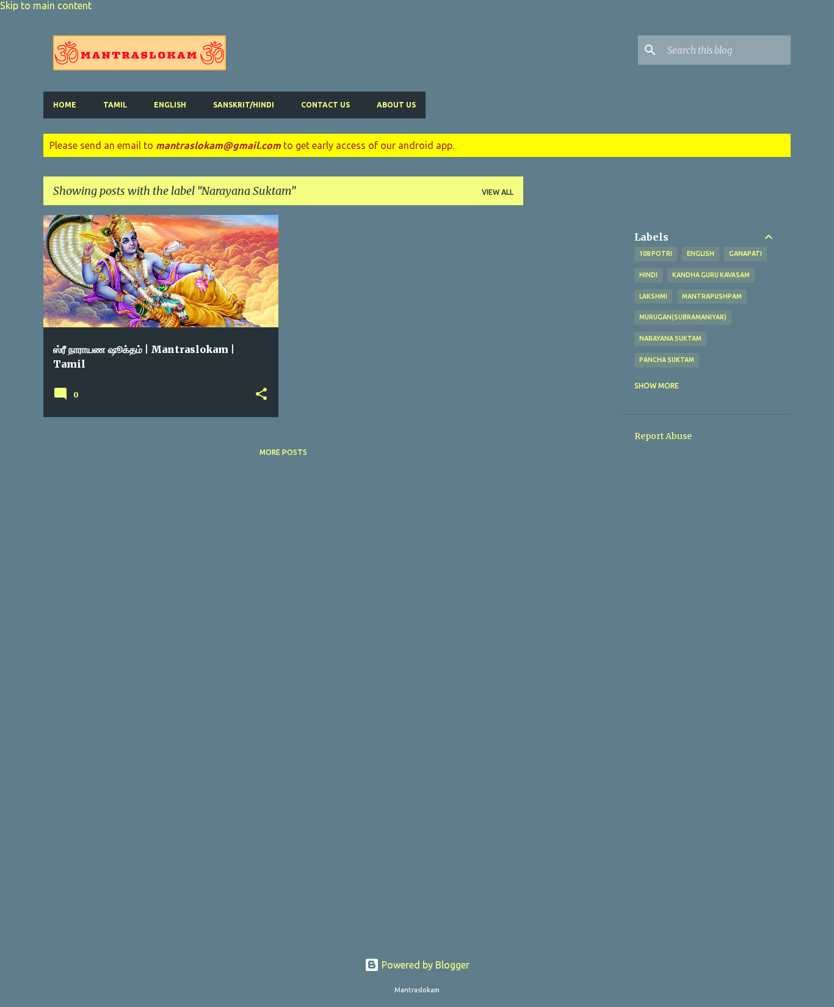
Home (64, 105)
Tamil (115, 105)
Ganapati (745, 253)
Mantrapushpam (712, 296)
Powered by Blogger (424, 964)
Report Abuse (663, 436)
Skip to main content (46, 5)
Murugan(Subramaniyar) (683, 317)
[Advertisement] (571, 398)
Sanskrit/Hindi (243, 105)
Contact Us (325, 105)
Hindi (648, 274)
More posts (283, 452)
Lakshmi (653, 296)
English (170, 105)
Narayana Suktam (670, 338)
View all (497, 192)
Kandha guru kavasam (711, 274)
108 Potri (655, 253)
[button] (261, 394)
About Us (396, 105)
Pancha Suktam (666, 359)
